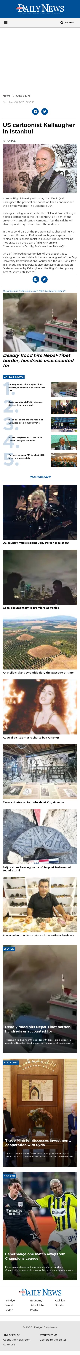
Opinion (60, 1300)
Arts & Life (23, 96)
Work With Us (48, 1335)
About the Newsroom (16, 1340)
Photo (34, 1310)
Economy (36, 1300)
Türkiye (10, 1300)
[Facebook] (35, 111)
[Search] (61, 22)
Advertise (9, 1344)
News (6, 96)
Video (9, 1310)
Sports (59, 1305)
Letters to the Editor (53, 1340)
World (9, 1305)
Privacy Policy (11, 1335)
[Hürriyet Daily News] (40, 9)
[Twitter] (44, 111)
